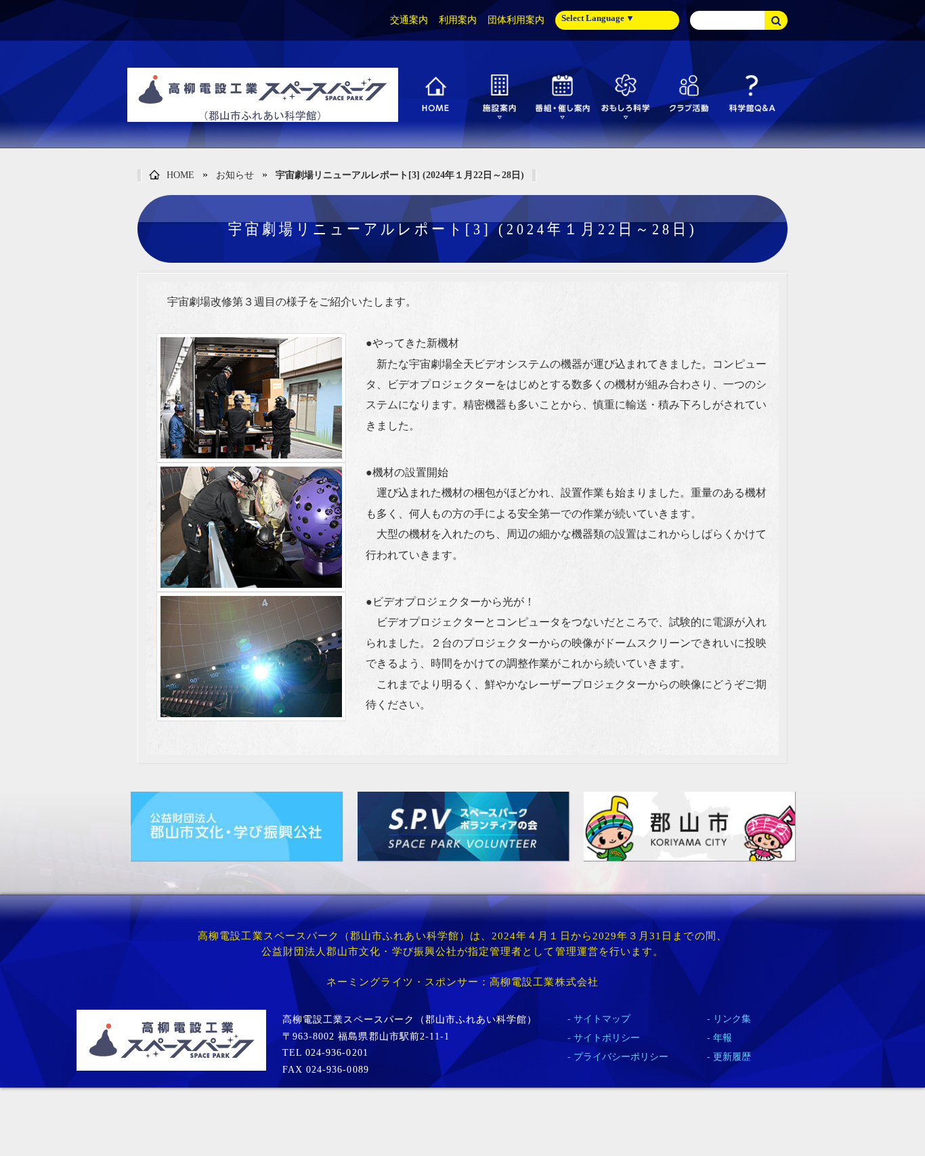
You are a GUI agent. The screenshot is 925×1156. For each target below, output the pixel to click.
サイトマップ (602, 1019)
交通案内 (409, 20)
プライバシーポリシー (621, 1057)
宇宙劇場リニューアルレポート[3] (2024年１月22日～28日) (400, 175)
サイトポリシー (607, 1038)
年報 (722, 1038)
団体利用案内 (516, 20)
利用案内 (458, 20)
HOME (180, 175)
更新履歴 (732, 1057)
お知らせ (235, 175)
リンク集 (732, 1019)
